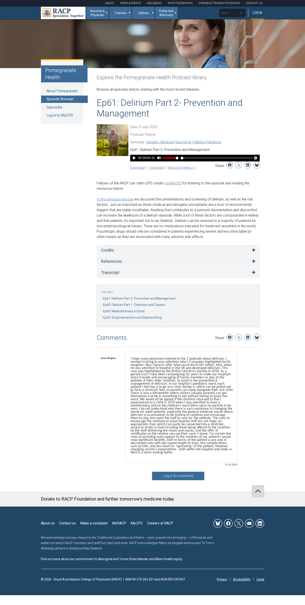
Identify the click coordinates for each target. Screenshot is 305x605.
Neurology (183, 142)
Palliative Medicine (206, 142)
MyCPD (137, 523)
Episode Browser (59, 99)
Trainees (120, 13)
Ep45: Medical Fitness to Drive (124, 311)
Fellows (143, 13)
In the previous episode (115, 199)
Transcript (156, 167)
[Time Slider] (217, 158)
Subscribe (54, 107)
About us (48, 523)
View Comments (181, 167)
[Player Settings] (256, 158)
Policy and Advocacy (166, 13)
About (109, 3)
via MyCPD (173, 183)
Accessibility (242, 579)
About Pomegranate (61, 91)
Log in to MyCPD (59, 115)
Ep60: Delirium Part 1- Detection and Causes (134, 305)
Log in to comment (178, 476)
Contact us (67, 523)
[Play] (134, 158)
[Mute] (159, 158)
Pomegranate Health (60, 73)
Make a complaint (94, 523)
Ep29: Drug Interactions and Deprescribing (132, 317)
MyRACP (119, 523)
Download (137, 167)
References (111, 261)
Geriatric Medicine (160, 142)
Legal (260, 579)
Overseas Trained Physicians (219, 3)
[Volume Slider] (170, 158)
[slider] (217, 158)
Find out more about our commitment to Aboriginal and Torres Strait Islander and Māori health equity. (112, 559)
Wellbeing (154, 3)
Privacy (222, 579)
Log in (257, 13)
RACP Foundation (180, 3)
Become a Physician (97, 13)
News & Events (130, 3)
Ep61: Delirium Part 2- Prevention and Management (139, 298)
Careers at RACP (160, 523)
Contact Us (254, 3)
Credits (107, 250)
